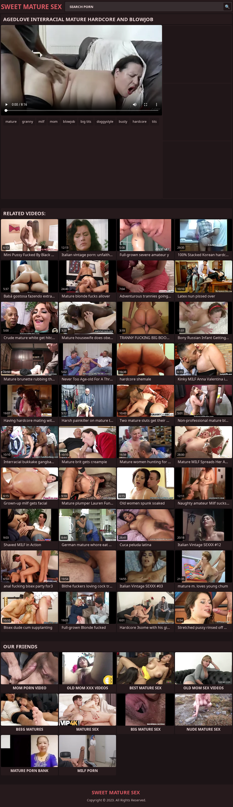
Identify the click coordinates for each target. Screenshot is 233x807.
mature (11, 121)
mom (54, 121)
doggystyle (105, 121)
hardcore (140, 121)
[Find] (227, 6)
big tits (86, 121)
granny (27, 121)
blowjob (69, 121)
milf (41, 121)
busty (123, 121)
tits (154, 121)
